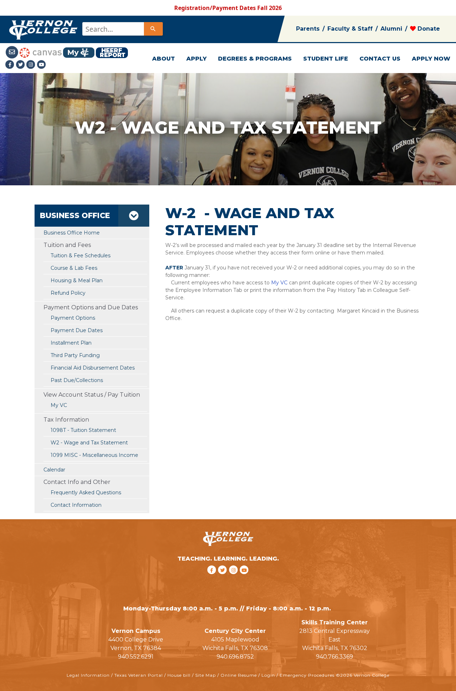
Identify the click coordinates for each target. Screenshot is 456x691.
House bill (179, 675)
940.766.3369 (334, 656)
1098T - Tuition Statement (83, 430)
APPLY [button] (196, 58)
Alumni (391, 28)
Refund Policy (68, 293)
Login (268, 675)
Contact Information (76, 505)
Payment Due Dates (77, 330)
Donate (428, 28)
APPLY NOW (431, 58)
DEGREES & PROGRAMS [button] (255, 58)
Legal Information (88, 675)
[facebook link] (212, 579)
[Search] (153, 29)
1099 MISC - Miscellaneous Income (94, 455)
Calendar (54, 469)
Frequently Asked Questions (86, 492)
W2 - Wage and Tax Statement (89, 442)
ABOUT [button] (163, 58)
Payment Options (73, 318)
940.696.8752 (235, 656)
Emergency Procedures (307, 675)
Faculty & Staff (350, 28)
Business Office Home (71, 233)
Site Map (205, 675)
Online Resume (239, 675)
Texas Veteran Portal (138, 675)
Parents (308, 28)
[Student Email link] (12, 52)
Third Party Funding (75, 355)
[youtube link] (41, 64)
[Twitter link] (21, 64)
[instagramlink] (234, 579)
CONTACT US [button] (379, 58)
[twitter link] (223, 579)
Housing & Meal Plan (77, 280)
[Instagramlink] (31, 64)
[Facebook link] (10, 64)
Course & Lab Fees (74, 268)
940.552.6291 (136, 656)
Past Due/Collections (77, 380)
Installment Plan (71, 343)
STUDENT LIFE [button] (325, 58)
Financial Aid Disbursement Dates (93, 368)
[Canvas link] (41, 52)
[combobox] (122, 29)
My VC (59, 405)
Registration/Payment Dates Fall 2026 (228, 8)
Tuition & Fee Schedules (80, 255)
